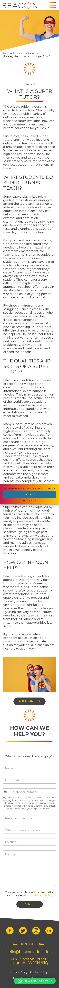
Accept (29, 494)
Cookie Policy (39, 972)
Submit (29, 904)
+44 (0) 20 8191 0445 (28, 944)
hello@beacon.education (29, 952)
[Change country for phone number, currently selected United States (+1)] (16, 791)
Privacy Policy (29, 500)
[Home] (20, 5)
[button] (35, 981)
